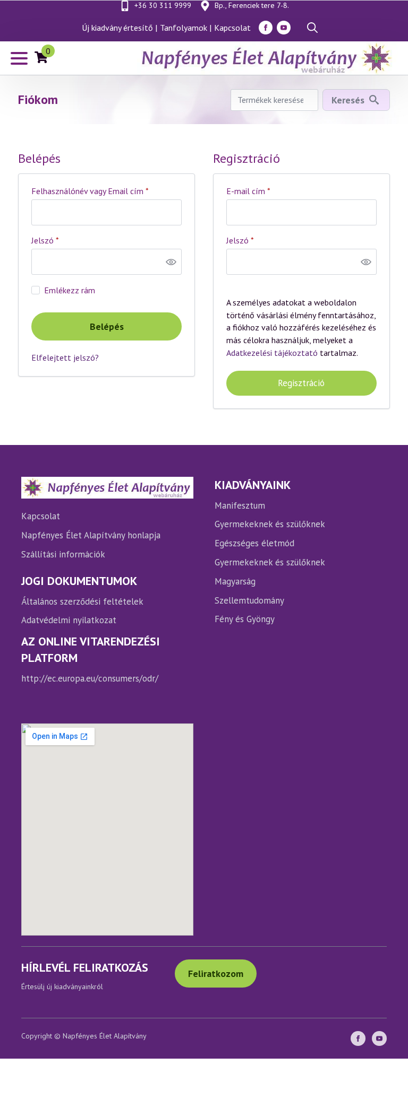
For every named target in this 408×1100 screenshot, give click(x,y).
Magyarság (235, 581)
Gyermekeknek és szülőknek (270, 524)
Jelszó (61, 240)
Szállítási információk (63, 554)
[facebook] (266, 27)
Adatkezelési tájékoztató (272, 352)
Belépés (107, 326)
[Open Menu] (19, 58)
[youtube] (284, 27)
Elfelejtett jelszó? (65, 357)
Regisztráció (301, 383)
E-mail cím (264, 191)
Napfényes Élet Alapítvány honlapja (90, 535)
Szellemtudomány (249, 600)
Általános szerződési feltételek (82, 601)
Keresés (348, 100)
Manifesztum (240, 505)
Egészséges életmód (254, 543)
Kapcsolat (232, 27)
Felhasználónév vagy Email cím (106, 191)
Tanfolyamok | (185, 27)
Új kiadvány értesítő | (119, 27)
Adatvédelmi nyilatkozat (68, 620)
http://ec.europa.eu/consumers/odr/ (89, 678)
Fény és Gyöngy (245, 619)
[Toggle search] (312, 27)
